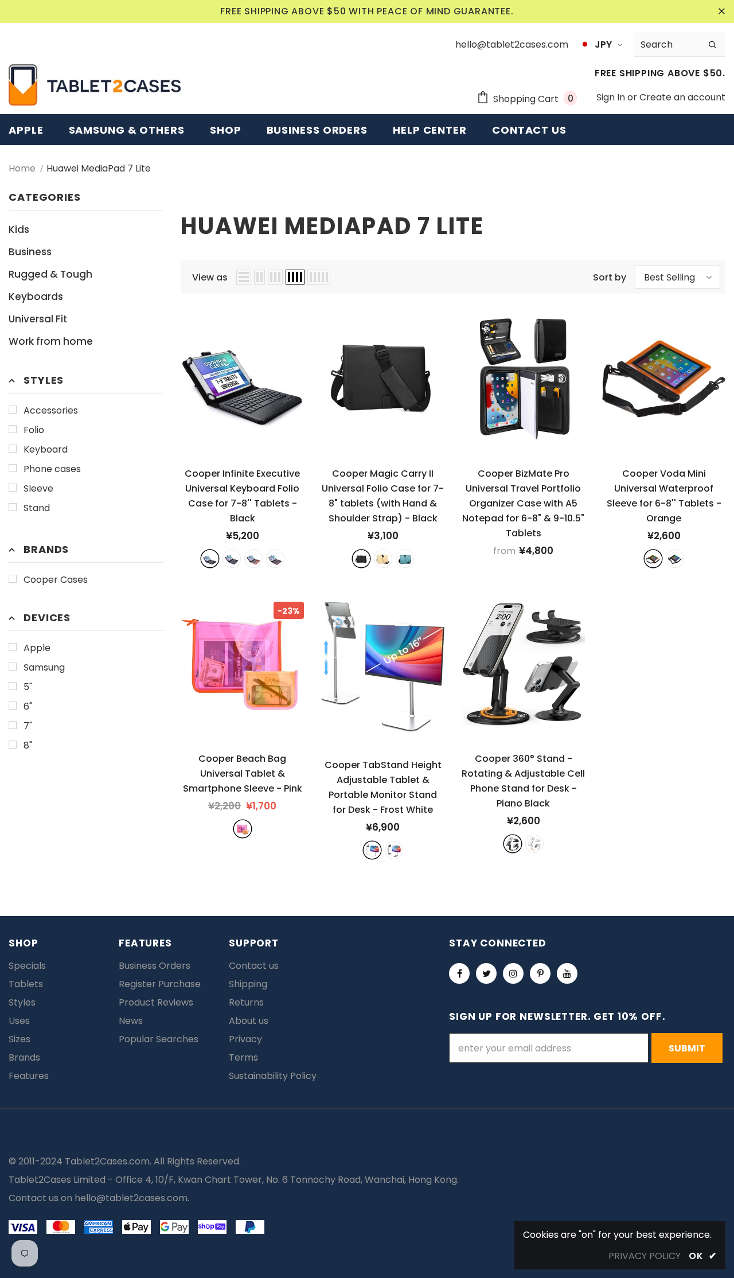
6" (28, 706)
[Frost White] (372, 850)
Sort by (609, 277)
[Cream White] (534, 843)
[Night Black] (394, 850)
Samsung (44, 667)
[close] (721, 11)
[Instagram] (513, 973)
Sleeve (38, 488)
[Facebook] (459, 973)
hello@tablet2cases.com (131, 1198)
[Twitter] (486, 973)
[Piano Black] (512, 843)
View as (210, 277)
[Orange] (653, 558)
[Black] (209, 558)
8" (28, 745)
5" (28, 686)
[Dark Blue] (231, 558)
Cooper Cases (56, 579)
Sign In (611, 97)
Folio (34, 430)
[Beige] (383, 558)
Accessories (51, 410)
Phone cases (52, 469)
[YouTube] (567, 973)
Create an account (682, 97)
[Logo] (95, 85)
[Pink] (242, 828)
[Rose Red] (253, 558)
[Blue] (404, 558)
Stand (37, 508)
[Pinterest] (540, 973)
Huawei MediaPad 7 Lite (98, 168)
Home (22, 168)
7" (28, 725)
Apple (37, 647)
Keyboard (46, 449)
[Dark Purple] (275, 558)
